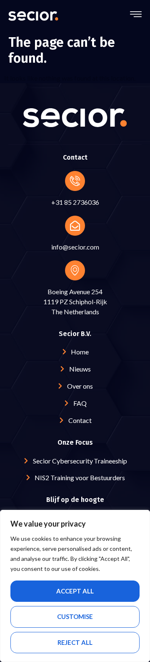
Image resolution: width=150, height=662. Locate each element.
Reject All (75, 642)
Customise (75, 616)
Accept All (75, 591)
